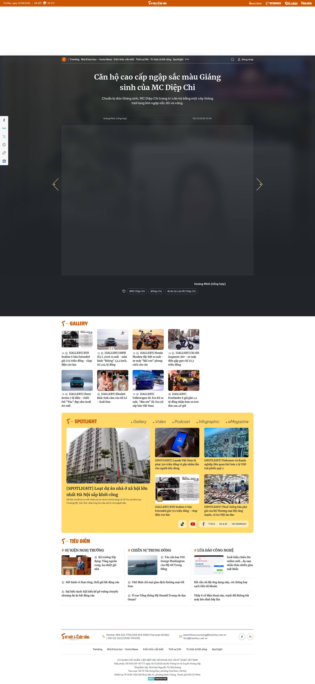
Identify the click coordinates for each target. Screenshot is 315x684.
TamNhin (306, 3)
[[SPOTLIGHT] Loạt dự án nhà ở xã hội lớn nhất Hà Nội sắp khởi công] (108, 455)
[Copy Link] (4, 153)
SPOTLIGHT (86, 421)
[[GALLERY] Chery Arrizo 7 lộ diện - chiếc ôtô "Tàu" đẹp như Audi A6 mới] (77, 380)
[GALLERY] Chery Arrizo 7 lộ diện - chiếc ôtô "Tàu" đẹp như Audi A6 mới (76, 399)
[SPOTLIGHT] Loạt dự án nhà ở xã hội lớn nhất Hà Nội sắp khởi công (106, 491)
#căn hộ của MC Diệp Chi (181, 291)
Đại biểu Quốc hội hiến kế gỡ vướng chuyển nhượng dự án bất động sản (90, 593)
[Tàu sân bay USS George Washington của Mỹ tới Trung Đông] (142, 565)
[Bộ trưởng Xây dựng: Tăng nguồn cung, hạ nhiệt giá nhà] (76, 565)
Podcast (182, 421)
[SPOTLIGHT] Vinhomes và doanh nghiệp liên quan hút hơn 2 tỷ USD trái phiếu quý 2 (225, 464)
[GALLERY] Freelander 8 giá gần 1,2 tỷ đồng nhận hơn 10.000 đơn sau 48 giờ (183, 399)
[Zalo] (4, 128)
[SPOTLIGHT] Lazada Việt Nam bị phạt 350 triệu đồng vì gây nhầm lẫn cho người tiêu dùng (177, 464)
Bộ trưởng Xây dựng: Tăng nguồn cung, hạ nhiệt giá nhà (105, 563)
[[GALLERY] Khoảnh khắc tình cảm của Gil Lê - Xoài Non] (112, 380)
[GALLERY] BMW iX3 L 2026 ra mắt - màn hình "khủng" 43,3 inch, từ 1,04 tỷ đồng (112, 358)
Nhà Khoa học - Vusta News (96, 59)
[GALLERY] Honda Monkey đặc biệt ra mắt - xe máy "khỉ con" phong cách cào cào (148, 358)
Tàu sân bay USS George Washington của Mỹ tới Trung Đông (173, 563)
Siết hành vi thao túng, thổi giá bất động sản (92, 582)
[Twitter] (4, 136)
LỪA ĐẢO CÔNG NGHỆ (215, 550)
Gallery (140, 421)
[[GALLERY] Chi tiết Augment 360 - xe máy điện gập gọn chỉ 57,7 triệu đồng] (183, 339)
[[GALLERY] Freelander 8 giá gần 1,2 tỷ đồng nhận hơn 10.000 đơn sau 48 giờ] (183, 380)
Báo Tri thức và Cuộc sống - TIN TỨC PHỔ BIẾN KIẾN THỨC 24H (157, 3)
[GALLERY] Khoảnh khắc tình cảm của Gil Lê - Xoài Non (112, 397)
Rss (250, 636)
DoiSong (291, 3)
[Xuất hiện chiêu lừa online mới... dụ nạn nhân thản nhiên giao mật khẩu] (209, 565)
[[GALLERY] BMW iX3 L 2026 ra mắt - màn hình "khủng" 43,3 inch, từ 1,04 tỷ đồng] (112, 339)
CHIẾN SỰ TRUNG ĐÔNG (150, 550)
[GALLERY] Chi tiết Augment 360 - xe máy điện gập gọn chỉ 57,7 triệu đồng (183, 358)
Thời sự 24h (142, 59)
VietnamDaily (239, 524)
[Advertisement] (157, 31)
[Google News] (4, 161)
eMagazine (238, 421)
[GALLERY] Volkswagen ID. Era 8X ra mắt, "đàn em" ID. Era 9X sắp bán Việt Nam (148, 399)
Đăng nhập (247, 59)
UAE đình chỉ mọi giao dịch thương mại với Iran (156, 584)
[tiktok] (182, 524)
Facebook (242, 636)
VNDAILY (273, 3)
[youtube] (193, 524)
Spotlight (178, 59)
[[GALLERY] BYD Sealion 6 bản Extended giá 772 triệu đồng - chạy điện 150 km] (77, 339)
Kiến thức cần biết (124, 59)
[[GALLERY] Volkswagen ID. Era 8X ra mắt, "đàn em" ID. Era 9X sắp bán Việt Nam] (148, 380)
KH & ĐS (223, 524)
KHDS (255, 3)
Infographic (209, 421)
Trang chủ (64, 59)
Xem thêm (187, 59)
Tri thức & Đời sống (160, 59)
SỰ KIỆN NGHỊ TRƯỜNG (84, 550)
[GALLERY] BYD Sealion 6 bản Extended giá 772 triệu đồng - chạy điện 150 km (77, 358)
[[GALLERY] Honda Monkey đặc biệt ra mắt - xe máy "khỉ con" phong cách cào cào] (148, 339)
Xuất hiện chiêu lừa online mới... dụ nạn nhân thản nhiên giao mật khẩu (240, 563)
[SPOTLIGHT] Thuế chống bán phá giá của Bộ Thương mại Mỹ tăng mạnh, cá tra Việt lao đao (225, 510)
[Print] (4, 145)
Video (160, 421)
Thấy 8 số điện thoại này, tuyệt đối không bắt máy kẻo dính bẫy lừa (221, 597)
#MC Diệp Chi (137, 291)
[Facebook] (4, 120)
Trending (74, 59)
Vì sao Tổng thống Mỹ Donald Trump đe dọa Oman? (157, 597)
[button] (259, 184)
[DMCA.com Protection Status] (157, 679)
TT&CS (211, 524)
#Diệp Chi (156, 291)
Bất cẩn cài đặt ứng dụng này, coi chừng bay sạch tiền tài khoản (220, 584)
